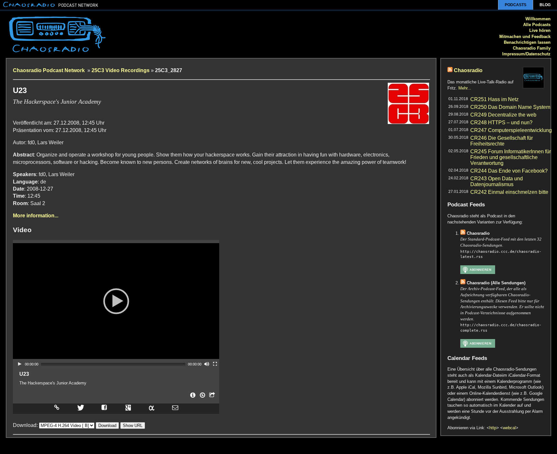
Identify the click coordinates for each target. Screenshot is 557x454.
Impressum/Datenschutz (526, 54)
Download (107, 425)
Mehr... (464, 88)
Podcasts (515, 5)
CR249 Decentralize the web (503, 115)
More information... (35, 215)
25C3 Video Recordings (121, 70)
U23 (24, 374)
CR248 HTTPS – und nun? (501, 122)
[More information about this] (192, 397)
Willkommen (538, 18)
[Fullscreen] (215, 363)
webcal (509, 427)
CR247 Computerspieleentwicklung (511, 130)
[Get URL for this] (56, 407)
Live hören (540, 30)
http (492, 427)
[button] (116, 301)
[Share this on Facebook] (104, 407)
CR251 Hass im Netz (494, 99)
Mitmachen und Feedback (525, 36)
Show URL (132, 425)
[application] (116, 301)
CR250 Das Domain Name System (510, 107)
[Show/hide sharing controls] (211, 397)
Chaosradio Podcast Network (49, 70)
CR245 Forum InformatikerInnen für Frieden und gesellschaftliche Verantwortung (510, 157)
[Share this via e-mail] (175, 407)
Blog (545, 5)
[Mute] (206, 363)
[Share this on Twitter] (80, 407)
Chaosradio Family (532, 48)
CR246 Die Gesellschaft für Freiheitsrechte (501, 141)
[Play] (19, 363)
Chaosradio (468, 70)
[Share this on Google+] (128, 407)
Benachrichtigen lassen (527, 42)
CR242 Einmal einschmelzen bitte (509, 192)
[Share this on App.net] (151, 407)
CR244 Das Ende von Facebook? (509, 171)
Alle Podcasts (537, 24)
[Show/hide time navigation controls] (202, 397)
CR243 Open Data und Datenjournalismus (496, 181)
